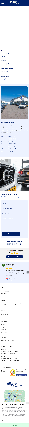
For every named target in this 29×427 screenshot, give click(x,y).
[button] (1, 272)
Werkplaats (4, 327)
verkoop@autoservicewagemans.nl (11, 64)
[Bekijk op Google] (3, 265)
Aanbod (3, 324)
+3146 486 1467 (5, 71)
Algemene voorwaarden (7, 340)
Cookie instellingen (6, 420)
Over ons (3, 335)
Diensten (3, 329)
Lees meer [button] (9, 275)
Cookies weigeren (17, 420)
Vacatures (4, 332)
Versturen (11, 233)
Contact (3, 337)
